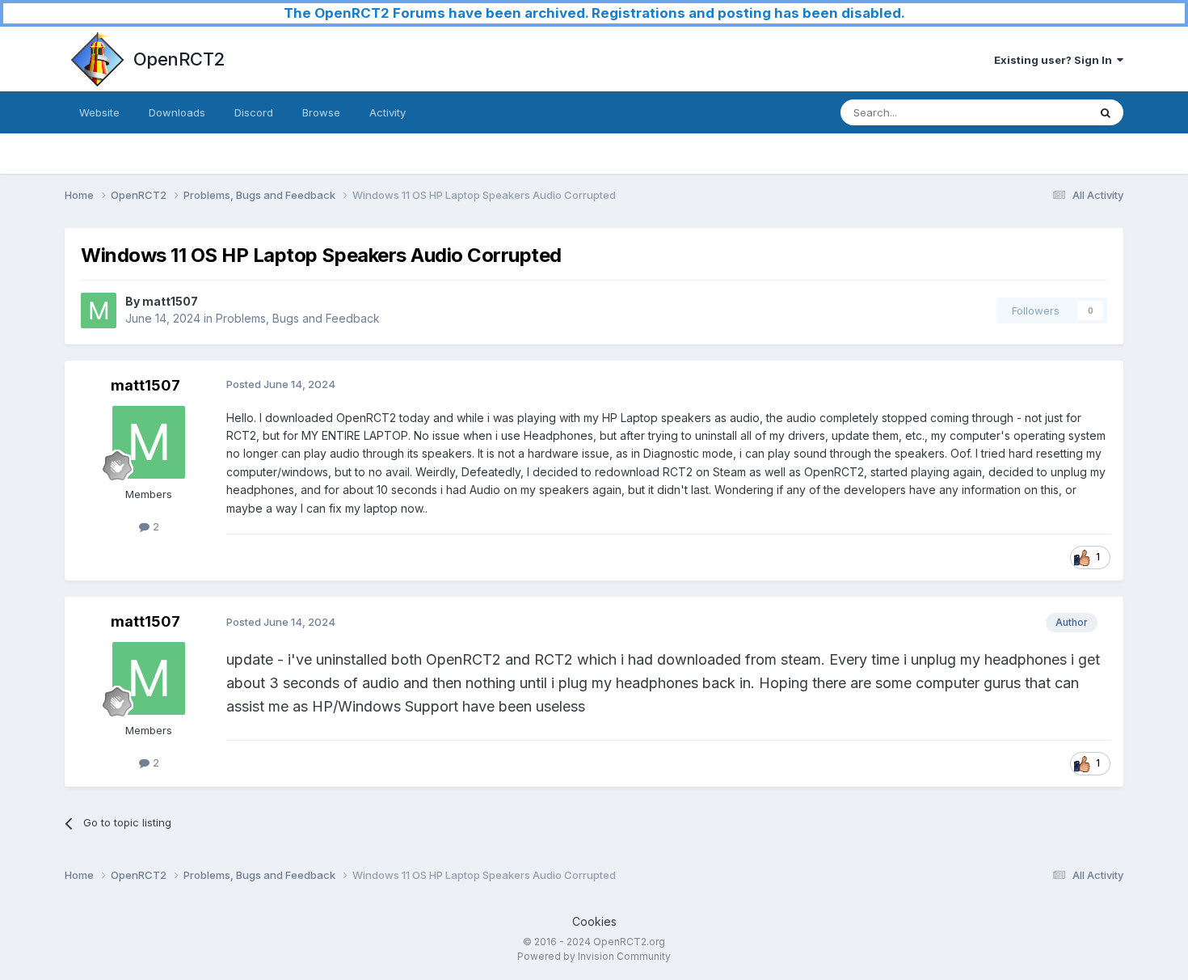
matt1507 (170, 301)
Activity (387, 112)
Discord (253, 112)
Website (99, 112)
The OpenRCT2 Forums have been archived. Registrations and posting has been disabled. (594, 13)
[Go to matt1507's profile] (98, 310)
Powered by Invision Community (594, 956)
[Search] (1105, 112)
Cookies (594, 921)
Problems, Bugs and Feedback (298, 318)
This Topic (1040, 112)
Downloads (177, 112)
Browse (321, 112)
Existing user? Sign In (1055, 59)
